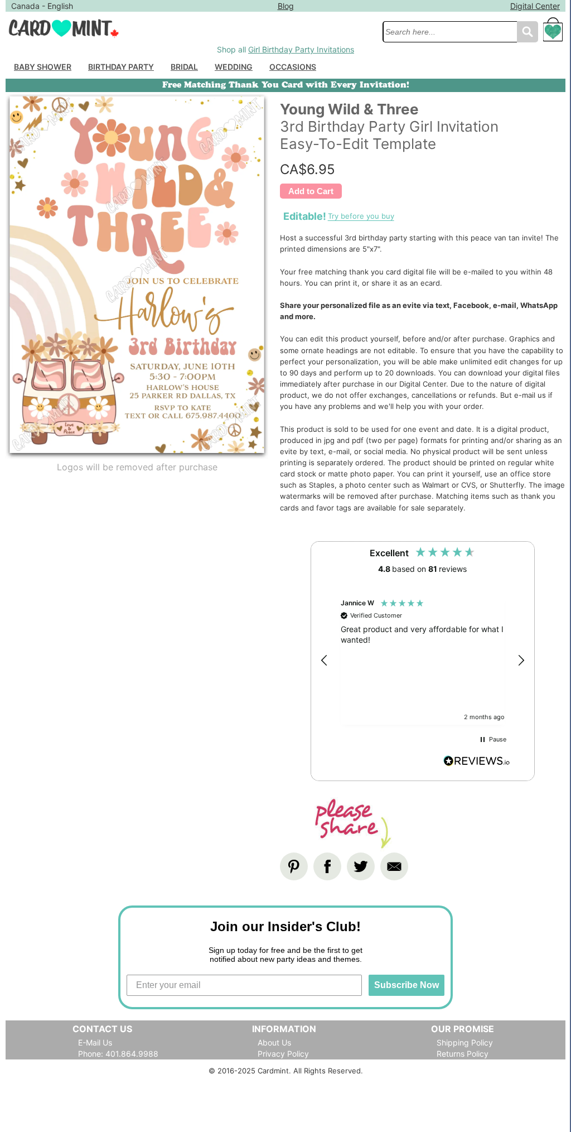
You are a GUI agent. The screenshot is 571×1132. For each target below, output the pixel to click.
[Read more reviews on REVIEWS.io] (476, 762)
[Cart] (553, 34)
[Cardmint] (191, 28)
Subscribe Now (406, 985)
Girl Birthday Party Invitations (301, 49)
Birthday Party (121, 66)
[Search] (527, 31)
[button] (324, 660)
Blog (286, 6)
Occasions (292, 66)
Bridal (184, 66)
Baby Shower (42, 66)
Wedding (234, 66)
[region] (422, 661)
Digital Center (535, 6)
